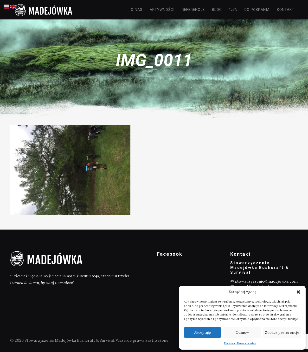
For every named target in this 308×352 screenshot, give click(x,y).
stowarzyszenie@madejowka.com (266, 281)
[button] (298, 292)
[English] (13, 6)
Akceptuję (202, 332)
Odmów (242, 332)
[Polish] (7, 6)
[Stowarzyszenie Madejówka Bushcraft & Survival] (43, 9)
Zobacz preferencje (282, 332)
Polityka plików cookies (240, 343)
